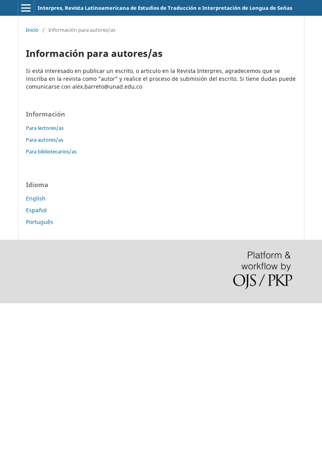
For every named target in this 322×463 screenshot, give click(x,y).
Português (39, 222)
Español (36, 210)
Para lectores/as (45, 127)
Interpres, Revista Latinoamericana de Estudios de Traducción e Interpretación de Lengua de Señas (165, 7)
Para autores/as (44, 139)
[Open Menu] (26, 8)
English (36, 198)
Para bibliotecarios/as (51, 151)
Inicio (32, 29)
